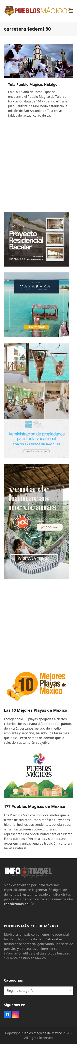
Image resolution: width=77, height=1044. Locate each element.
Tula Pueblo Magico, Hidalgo (32, 84)
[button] (71, 11)
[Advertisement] (38, 168)
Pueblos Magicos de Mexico (41, 1033)
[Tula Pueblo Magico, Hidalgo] (38, 61)
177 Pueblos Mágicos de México (34, 806)
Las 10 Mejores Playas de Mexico (35, 710)
